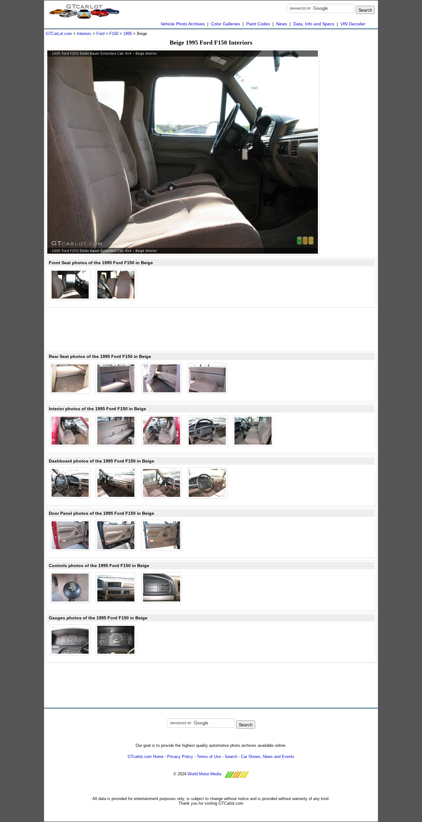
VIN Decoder (352, 23)
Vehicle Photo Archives (183, 23)
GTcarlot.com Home (145, 756)
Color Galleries (225, 23)
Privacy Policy (180, 756)
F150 (113, 33)
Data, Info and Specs (313, 23)
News (281, 23)
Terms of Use (209, 756)
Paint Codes (258, 23)
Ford (100, 33)
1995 (127, 33)
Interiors (84, 33)
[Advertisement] (351, 142)
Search (231, 756)
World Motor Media (204, 774)
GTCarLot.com (59, 33)
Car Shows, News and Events (267, 756)
